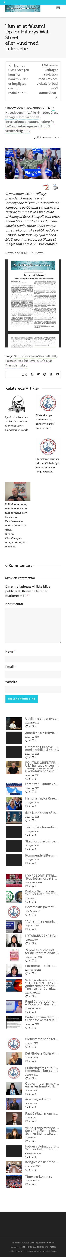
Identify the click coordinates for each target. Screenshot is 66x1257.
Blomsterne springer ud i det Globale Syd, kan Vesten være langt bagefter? (42, 1039)
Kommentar (14, 604)
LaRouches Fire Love (20, 361)
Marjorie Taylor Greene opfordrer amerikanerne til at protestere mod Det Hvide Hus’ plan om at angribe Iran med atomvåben (42, 798)
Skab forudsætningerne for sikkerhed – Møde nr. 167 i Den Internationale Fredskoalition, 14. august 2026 (42, 841)
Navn (9, 651)
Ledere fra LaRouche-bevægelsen (30, 124)
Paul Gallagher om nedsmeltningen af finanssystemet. (42, 1113)
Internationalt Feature (21, 122)
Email (9, 666)
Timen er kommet (38, 1176)
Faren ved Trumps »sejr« (42, 784)
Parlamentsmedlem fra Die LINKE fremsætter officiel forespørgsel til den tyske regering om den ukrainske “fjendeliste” (42, 1018)
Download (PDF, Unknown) (25, 253)
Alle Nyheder (39, 112)
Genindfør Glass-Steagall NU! (35, 356)
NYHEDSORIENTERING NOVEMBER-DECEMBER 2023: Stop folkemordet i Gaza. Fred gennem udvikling (42, 877)
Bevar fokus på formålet (42, 907)
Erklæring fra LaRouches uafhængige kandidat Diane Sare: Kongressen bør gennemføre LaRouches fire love (42, 1069)
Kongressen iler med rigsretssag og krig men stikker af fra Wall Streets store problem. (42, 1162)
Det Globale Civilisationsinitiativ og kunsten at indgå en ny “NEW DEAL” (42, 1053)
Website (11, 682)
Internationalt (29, 117)
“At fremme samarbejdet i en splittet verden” (42, 921)
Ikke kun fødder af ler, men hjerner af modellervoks (42, 812)
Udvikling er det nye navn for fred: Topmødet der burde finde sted (42, 718)
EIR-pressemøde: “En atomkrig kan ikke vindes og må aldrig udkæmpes (42, 965)
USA (27, 131)
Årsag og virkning (37, 1099)
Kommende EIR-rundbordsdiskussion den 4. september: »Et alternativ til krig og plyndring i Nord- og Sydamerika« (42, 855)
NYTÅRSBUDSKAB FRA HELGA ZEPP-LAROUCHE (42, 935)
